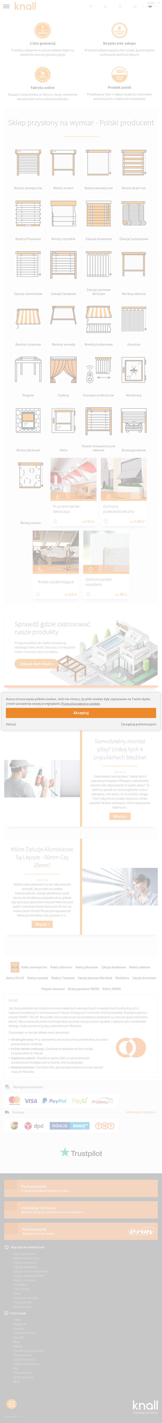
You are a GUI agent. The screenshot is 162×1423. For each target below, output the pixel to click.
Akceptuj (81, 712)
